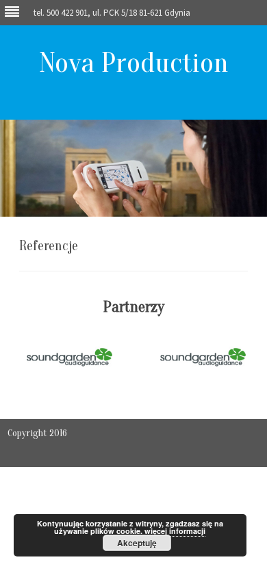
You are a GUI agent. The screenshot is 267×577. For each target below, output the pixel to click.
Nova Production (134, 62)
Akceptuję (137, 543)
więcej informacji (174, 531)
